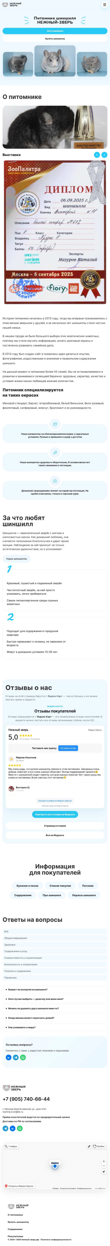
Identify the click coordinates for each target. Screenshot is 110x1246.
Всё (6, 931)
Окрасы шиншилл (84, 895)
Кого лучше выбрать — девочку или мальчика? (35, 999)
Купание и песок (27, 885)
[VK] (8, 1057)
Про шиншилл (52, 895)
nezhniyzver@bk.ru (13, 1111)
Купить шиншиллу (55, 38)
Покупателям (15, 1236)
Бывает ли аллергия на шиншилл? (27, 989)
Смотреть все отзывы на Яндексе (55, 814)
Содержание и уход (15, 951)
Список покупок (60, 885)
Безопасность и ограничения (20, 964)
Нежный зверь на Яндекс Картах (55, 806)
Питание (88, 885)
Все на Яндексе (55, 835)
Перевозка (10, 977)
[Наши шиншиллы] (17, 559)
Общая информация (15, 938)
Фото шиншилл (55, 31)
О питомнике (15, 1214)
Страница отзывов (55, 825)
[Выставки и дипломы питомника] (55, 233)
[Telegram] (16, 1057)
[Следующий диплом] (104, 155)
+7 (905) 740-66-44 (26, 1099)
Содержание (23, 895)
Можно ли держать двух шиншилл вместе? (33, 1008)
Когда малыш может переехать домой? (31, 1017)
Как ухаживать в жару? (22, 1027)
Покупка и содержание (17, 971)
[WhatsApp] (23, 1057)
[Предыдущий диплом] (97, 155)
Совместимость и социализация (23, 957)
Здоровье (9, 944)
